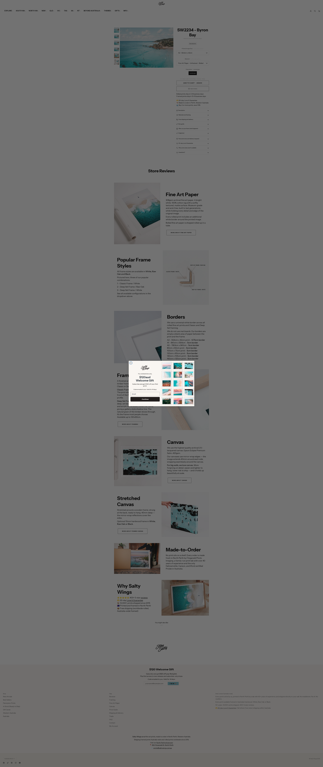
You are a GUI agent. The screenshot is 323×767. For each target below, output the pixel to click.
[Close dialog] (130, 362)
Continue (145, 399)
